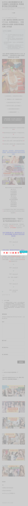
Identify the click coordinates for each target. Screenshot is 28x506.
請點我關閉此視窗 (23, 251)
